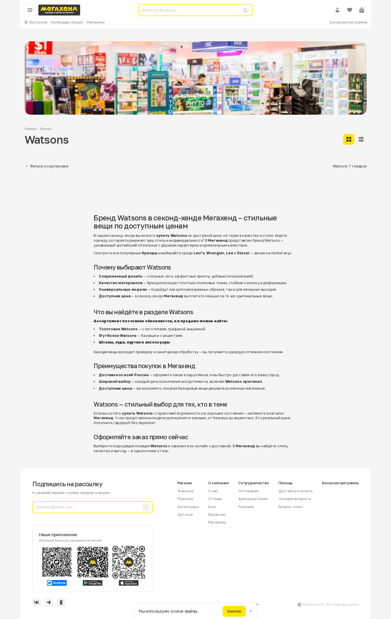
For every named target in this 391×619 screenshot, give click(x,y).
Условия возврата (295, 498)
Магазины (96, 22)
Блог (212, 506)
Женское (185, 491)
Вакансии (216, 514)
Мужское (185, 498)
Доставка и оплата (296, 491)
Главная (31, 128)
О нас (213, 491)
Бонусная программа (348, 22)
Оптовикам (248, 491)
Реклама (246, 506)
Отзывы (215, 498)
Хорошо (234, 611)
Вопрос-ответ (291, 506)
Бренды (45, 128)
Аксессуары (188, 506)
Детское (185, 514)
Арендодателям (253, 498)
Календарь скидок (67, 22)
